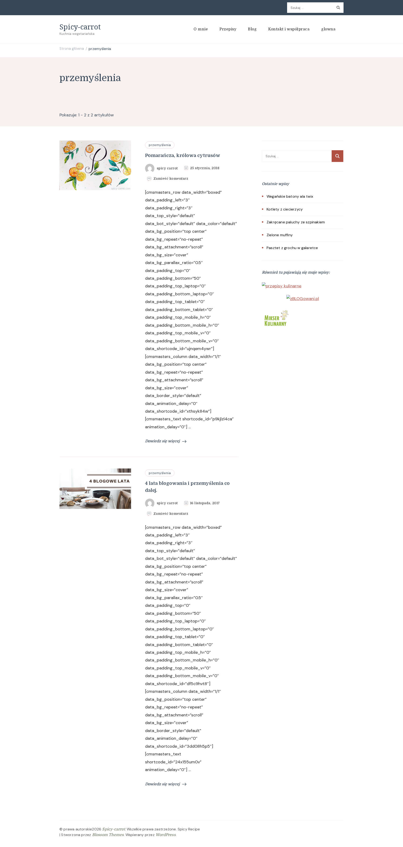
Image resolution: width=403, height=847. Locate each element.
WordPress (166, 835)
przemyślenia (160, 145)
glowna (328, 29)
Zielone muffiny (280, 234)
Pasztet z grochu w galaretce (292, 247)
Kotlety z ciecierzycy (285, 209)
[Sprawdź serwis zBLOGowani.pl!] (302, 298)
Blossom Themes (108, 835)
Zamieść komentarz (170, 178)
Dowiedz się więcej (162, 441)
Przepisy (227, 29)
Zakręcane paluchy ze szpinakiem (296, 222)
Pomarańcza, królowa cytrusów (182, 155)
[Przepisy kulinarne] (276, 311)
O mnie (201, 29)
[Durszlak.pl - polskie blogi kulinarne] (282, 286)
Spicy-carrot (80, 27)
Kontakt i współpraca (288, 29)
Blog (252, 29)
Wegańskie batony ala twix (290, 196)
